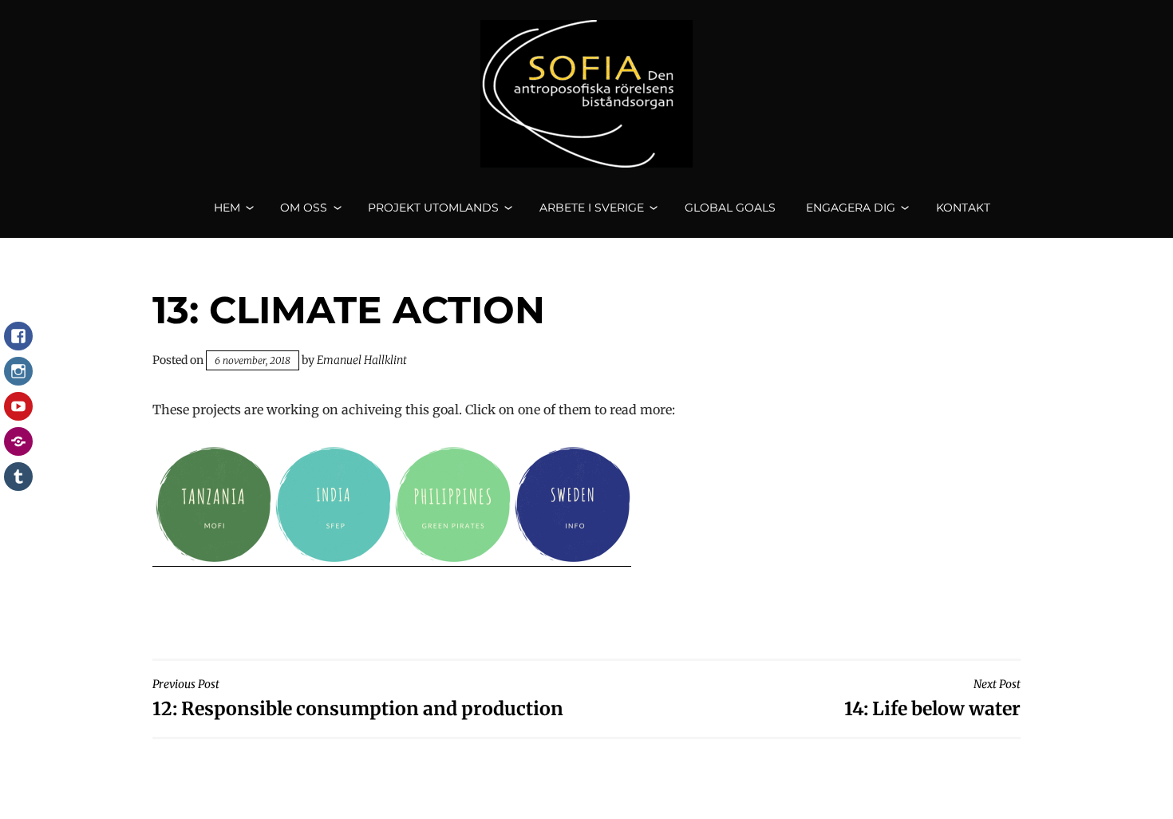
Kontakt (963, 207)
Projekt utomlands (433, 207)
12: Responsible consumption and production (357, 698)
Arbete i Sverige (591, 207)
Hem (227, 207)
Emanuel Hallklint (362, 360)
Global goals (730, 207)
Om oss (303, 207)
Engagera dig (850, 207)
